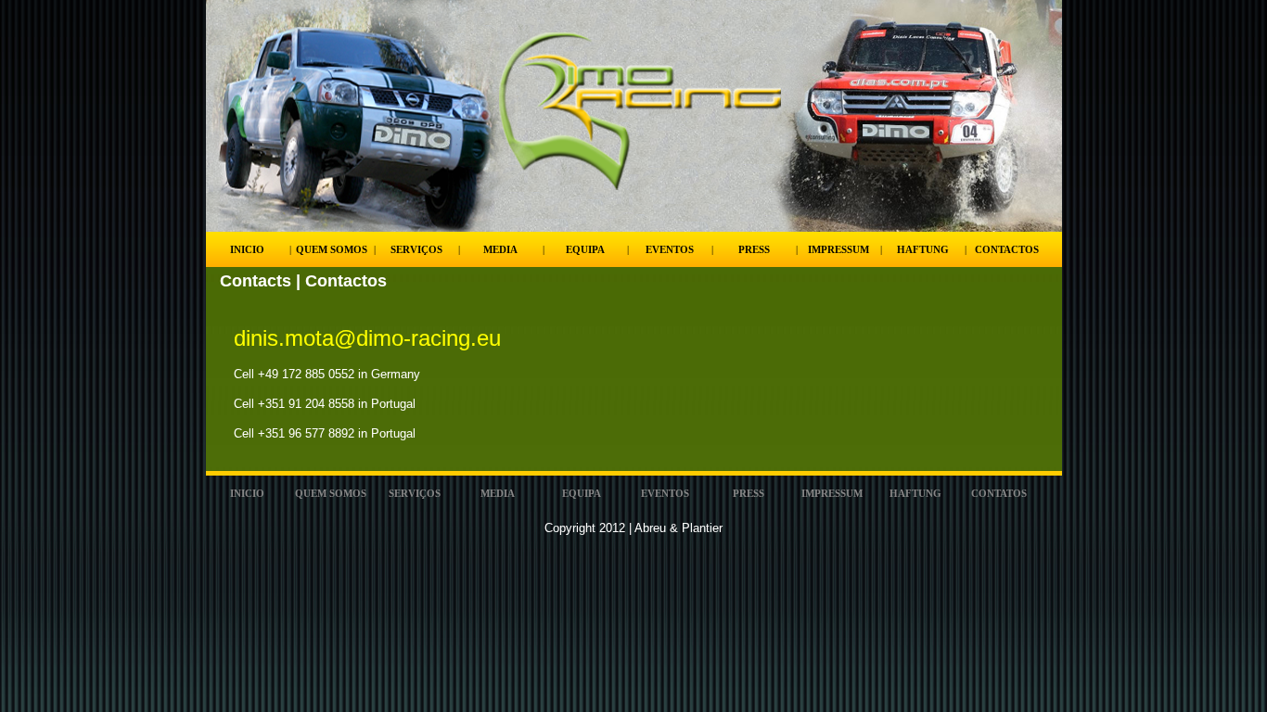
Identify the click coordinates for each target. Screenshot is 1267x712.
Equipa (585, 249)
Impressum (838, 249)
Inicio (247, 249)
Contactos (1007, 249)
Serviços (416, 249)
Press (754, 249)
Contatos (999, 493)
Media (500, 249)
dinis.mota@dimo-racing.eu (367, 337)
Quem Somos (331, 249)
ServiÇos (415, 493)
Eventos (670, 249)
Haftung (923, 249)
